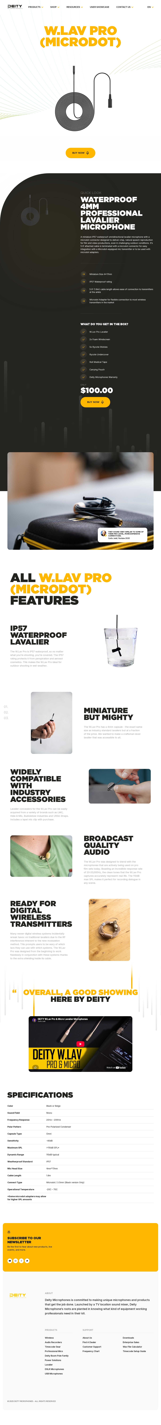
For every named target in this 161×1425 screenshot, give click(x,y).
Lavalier (49, 1364)
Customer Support (92, 1347)
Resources (73, 7)
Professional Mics (54, 1351)
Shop (53, 7)
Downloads (128, 1338)
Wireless (49, 1338)
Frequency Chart (91, 1351)
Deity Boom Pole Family (56, 1355)
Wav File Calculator (132, 1347)
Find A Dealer (89, 1342)
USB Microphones (54, 1373)
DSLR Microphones (54, 1369)
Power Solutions (53, 1360)
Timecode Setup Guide (134, 1351)
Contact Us (123, 7)
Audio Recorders (53, 1342)
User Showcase (99, 7)
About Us (87, 1338)
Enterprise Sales (131, 1342)
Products (34, 7)
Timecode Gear (53, 1347)
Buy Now (78, 153)
